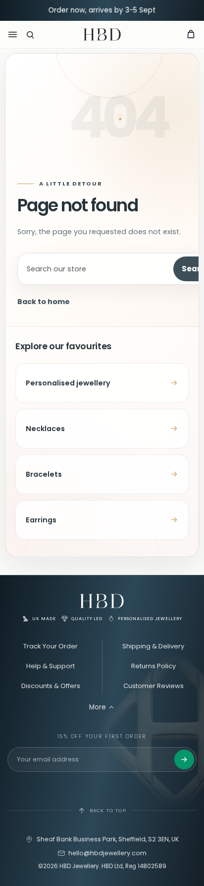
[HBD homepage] (102, 601)
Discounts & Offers (50, 686)
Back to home (43, 302)
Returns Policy (153, 666)
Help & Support (50, 666)
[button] (30, 34)
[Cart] (190, 35)
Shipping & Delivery (153, 646)
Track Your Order (50, 646)
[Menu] (12, 34)
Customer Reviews (153, 686)
